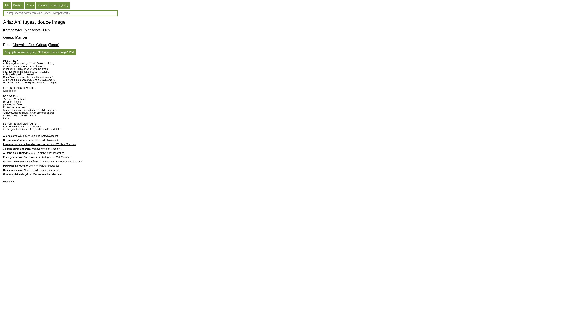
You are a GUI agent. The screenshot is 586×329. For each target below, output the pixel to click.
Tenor (53, 45)
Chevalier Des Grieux (30, 45)
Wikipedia (8, 181)
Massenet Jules (37, 30)
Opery (30, 5)
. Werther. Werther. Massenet (39, 144)
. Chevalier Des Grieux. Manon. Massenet (43, 161)
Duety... (18, 5)
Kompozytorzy (59, 5)
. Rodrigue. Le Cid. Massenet (37, 157)
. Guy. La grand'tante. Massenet (30, 136)
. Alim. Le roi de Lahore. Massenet (31, 170)
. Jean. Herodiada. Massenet (30, 140)
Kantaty (42, 5)
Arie (7, 5)
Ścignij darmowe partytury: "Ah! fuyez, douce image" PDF (39, 52)
